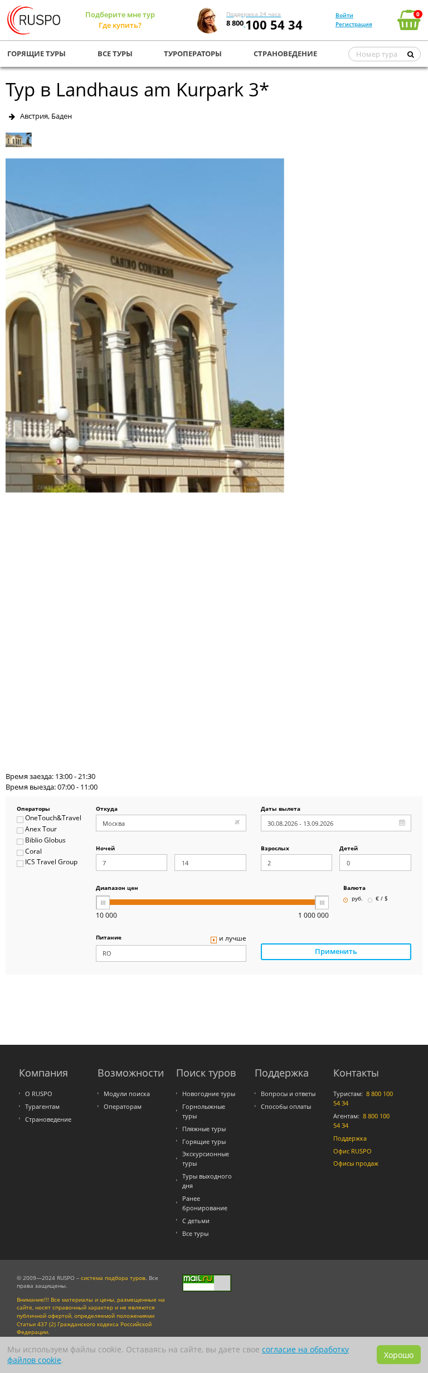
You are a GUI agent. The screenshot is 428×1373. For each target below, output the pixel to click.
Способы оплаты (286, 1106)
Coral (33, 851)
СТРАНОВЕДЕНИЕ (285, 53)
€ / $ (382, 899)
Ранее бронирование (204, 1203)
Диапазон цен (117, 888)
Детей (348, 849)
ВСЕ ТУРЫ (115, 53)
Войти (344, 15)
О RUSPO (38, 1093)
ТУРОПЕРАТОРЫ (193, 53)
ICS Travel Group (51, 862)
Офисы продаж (355, 1163)
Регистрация (353, 24)
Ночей (105, 849)
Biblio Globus (45, 840)
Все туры (195, 1233)
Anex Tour (41, 829)
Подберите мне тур (120, 14)
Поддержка (350, 1138)
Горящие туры (204, 1141)
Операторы (33, 809)
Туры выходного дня (207, 1181)
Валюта (354, 888)
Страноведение (48, 1119)
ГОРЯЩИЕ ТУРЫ (36, 53)
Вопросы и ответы (288, 1093)
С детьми (196, 1220)
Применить (336, 951)
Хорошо (399, 1355)
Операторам (123, 1106)
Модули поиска (127, 1093)
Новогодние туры (208, 1093)
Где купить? (120, 25)
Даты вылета (280, 809)
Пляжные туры (204, 1128)
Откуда (107, 809)
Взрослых (275, 849)
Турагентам (42, 1106)
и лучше (232, 938)
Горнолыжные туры (203, 1111)
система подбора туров (113, 1278)
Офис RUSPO (352, 1151)
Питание (108, 938)
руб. (357, 899)
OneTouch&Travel (53, 818)
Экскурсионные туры (205, 1158)
